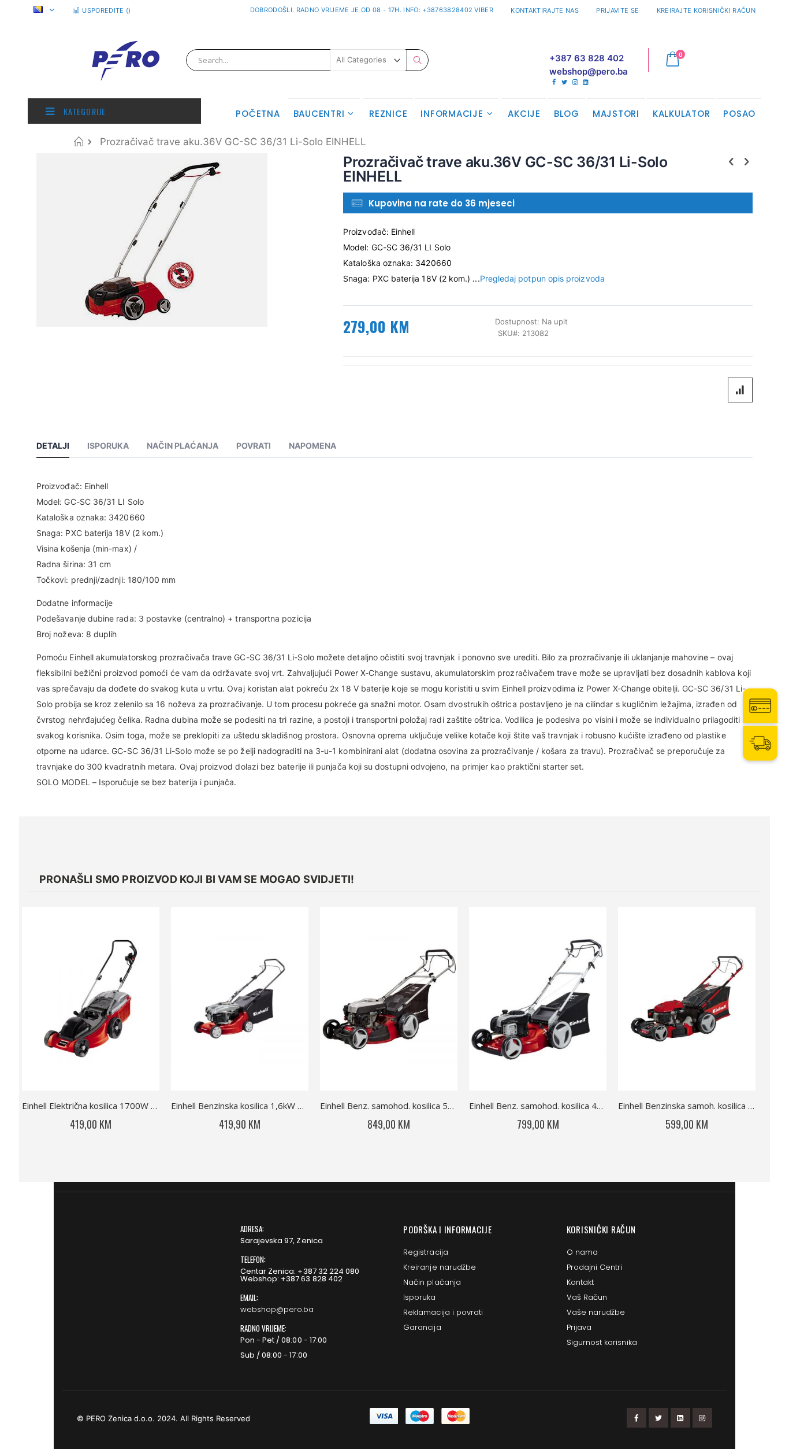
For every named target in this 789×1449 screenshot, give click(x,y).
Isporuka (419, 1297)
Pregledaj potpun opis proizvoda (542, 278)
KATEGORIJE (83, 111)
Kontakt (580, 1282)
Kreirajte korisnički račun (706, 10)
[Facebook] (553, 82)
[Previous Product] (731, 161)
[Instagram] (575, 82)
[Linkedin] (585, 82)
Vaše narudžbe (596, 1312)
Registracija (425, 1252)
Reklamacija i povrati (443, 1312)
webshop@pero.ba (277, 1309)
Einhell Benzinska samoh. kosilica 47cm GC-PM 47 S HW (686, 1105)
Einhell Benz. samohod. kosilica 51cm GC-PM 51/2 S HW (388, 1105)
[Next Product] (746, 161)
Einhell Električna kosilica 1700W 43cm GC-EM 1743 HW (90, 1105)
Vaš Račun (587, 1297)
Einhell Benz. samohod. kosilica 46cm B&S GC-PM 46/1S (537, 1105)
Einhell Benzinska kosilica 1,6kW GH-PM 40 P (239, 1105)
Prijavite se (617, 10)
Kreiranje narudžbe (439, 1267)
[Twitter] (564, 82)
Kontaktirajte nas (545, 10)
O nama (582, 1252)
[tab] (61, 447)
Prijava (579, 1327)
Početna (78, 141)
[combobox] (307, 60)
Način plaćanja (432, 1282)
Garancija (422, 1327)
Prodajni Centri (595, 1267)
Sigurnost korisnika (602, 1342)
